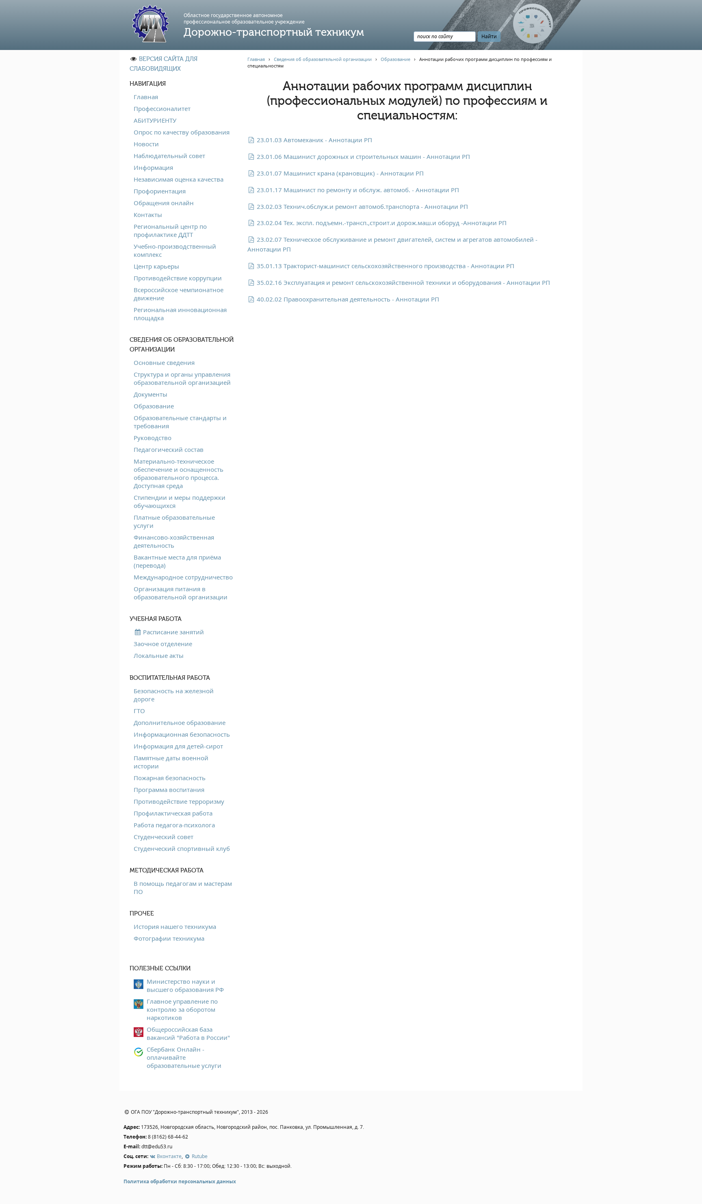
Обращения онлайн (164, 203)
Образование (154, 406)
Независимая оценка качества (178, 179)
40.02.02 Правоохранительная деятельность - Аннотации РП (347, 299)
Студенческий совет (163, 837)
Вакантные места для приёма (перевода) (177, 561)
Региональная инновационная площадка (180, 314)
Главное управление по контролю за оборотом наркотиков (182, 1009)
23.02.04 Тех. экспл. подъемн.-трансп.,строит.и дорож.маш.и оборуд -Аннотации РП (381, 223)
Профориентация (160, 191)
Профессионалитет (162, 108)
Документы (150, 394)
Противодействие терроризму (179, 801)
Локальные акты (159, 655)
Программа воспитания (169, 789)
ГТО (139, 711)
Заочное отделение (163, 644)
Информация (153, 167)
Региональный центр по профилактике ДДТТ (170, 230)
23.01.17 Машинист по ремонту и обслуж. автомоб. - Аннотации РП (357, 190)
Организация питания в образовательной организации (181, 593)
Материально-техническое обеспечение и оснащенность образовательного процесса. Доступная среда (178, 473)
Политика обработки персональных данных (180, 1181)
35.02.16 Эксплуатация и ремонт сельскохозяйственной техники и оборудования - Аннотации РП (402, 282)
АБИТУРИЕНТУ (155, 120)
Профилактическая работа (173, 813)
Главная (146, 97)
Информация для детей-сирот (178, 746)
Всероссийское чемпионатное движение (178, 294)
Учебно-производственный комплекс (175, 250)
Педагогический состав (169, 449)
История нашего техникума (175, 926)
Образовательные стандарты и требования (180, 422)
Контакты (148, 214)
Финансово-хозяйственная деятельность (174, 541)
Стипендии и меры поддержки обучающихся (179, 501)
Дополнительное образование (179, 722)
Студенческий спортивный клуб (182, 848)
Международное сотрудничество (183, 577)
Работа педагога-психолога (174, 825)
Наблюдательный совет (169, 156)
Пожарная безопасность (170, 778)
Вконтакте (169, 1156)
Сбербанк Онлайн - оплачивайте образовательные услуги (184, 1057)
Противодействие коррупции (178, 278)
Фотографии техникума (169, 938)
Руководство (152, 438)
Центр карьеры (156, 266)
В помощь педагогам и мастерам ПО (183, 887)
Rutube (199, 1156)
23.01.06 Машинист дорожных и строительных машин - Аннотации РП (362, 156)
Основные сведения (164, 362)
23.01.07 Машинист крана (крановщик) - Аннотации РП (339, 173)
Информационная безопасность (182, 734)
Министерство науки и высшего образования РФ (185, 985)
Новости (146, 144)
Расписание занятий (172, 632)
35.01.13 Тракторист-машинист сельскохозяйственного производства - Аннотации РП (384, 266)
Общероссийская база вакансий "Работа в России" (188, 1033)
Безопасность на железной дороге (174, 695)
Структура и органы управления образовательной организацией (182, 378)
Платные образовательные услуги (174, 521)
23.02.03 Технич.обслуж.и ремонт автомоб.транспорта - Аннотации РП (361, 206)
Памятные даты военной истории (171, 762)
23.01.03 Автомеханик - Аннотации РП (313, 140)
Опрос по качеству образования (182, 132)
